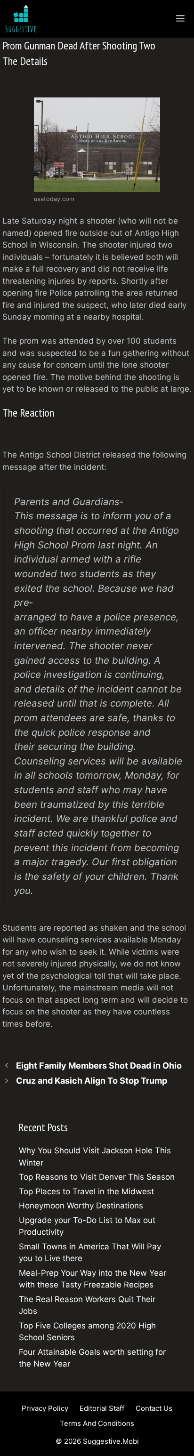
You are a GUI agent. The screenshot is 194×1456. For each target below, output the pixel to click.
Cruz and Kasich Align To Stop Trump (91, 1081)
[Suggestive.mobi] (23, 19)
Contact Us (154, 1408)
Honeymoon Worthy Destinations (81, 1205)
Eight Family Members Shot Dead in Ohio (99, 1065)
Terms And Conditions (97, 1423)
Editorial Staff (102, 1408)
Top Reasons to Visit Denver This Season (97, 1177)
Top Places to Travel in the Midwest (86, 1191)
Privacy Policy (45, 1408)
